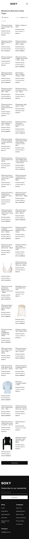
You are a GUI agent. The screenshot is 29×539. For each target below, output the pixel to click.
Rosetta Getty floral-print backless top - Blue (20, 131)
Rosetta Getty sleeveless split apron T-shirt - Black (20, 446)
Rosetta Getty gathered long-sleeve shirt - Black (20, 200)
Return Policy (20, 514)
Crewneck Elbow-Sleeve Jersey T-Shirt (20, 80)
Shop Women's (5, 514)
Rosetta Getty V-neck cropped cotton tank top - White (6, 148)
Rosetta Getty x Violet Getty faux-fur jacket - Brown (6, 429)
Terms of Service (21, 517)
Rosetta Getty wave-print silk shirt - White (20, 217)
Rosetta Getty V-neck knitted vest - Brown (20, 356)
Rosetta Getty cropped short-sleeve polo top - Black (20, 184)
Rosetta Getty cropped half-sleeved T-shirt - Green (20, 236)
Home (3, 508)
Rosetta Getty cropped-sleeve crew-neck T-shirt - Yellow (6, 219)
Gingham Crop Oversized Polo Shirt (20, 294)
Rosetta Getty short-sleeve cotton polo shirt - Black (6, 113)
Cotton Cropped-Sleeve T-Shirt (20, 389)
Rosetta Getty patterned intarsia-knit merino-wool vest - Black (6, 297)
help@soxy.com (5, 532)
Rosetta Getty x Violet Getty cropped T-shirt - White (6, 202)
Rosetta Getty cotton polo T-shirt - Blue (6, 397)
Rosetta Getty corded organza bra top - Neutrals (6, 278)
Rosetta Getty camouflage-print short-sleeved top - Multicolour (20, 167)
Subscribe (14, 497)
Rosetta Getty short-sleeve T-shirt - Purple (6, 129)
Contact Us (19, 524)
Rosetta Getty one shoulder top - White (6, 165)
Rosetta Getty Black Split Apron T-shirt (6, 80)
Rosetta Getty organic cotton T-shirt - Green (20, 48)
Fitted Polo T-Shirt (20, 428)
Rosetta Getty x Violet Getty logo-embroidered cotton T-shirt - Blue (20, 149)
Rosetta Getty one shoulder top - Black (6, 33)
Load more (14, 463)
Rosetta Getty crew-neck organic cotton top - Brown (6, 184)
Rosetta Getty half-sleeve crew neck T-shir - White (6, 357)
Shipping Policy (20, 511)
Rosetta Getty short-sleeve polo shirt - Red (6, 413)
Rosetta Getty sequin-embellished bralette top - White (6, 340)
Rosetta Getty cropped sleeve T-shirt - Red (20, 373)
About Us (19, 508)
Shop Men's (4, 511)
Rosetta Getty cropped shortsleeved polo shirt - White (6, 236)
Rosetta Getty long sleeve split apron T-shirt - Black (6, 314)
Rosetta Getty (5, 31)
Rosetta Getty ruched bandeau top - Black (6, 453)
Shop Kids (4, 517)
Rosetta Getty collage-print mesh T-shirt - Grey (20, 64)
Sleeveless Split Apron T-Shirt (20, 110)
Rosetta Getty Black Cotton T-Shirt (6, 48)
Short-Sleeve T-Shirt (20, 31)
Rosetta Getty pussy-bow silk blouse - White (20, 321)
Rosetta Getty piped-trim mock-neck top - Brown (20, 413)
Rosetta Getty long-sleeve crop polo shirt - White (6, 373)
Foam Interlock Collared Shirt (6, 63)
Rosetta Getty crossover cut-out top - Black (20, 96)
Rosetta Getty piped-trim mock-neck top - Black (20, 269)
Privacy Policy (20, 521)
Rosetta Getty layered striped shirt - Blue (6, 96)
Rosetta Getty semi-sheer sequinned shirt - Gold (20, 254)
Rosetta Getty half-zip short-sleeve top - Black (6, 252)
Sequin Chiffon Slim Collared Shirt (20, 335)
